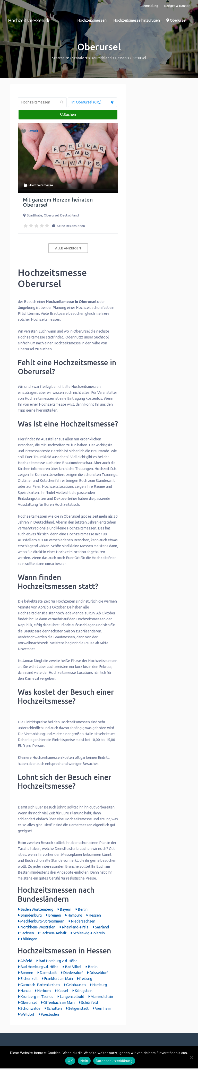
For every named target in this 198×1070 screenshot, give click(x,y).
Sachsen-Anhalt (53, 933)
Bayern (65, 909)
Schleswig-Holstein (88, 933)
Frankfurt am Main (58, 979)
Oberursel (177, 20)
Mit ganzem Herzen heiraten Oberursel (58, 202)
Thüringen (28, 939)
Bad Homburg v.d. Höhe (39, 967)
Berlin (82, 909)
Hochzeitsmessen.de (29, 20)
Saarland (101, 927)
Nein (84, 1061)
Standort (80, 58)
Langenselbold (71, 997)
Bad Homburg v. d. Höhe (58, 961)
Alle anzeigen (68, 248)
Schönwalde (30, 1008)
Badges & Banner (177, 5)
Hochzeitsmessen (92, 20)
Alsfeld (26, 961)
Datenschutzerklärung (114, 1061)
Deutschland (101, 58)
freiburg (85, 979)
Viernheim (102, 1008)
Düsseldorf (98, 973)
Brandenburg (31, 915)
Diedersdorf (72, 973)
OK (70, 1061)
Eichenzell (29, 979)
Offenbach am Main (58, 1003)
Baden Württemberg (36, 909)
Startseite (60, 58)
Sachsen (27, 933)
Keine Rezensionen (70, 226)
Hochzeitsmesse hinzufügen (136, 20)
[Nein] (191, 1057)
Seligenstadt (78, 1008)
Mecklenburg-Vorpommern (42, 921)
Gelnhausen (75, 985)
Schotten (54, 1008)
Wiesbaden (49, 1014)
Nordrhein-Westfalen (37, 927)
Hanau (25, 991)
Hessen (121, 58)
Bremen (54, 915)
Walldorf (27, 1014)
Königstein (83, 991)
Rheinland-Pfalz (75, 927)
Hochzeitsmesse (41, 185)
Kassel (62, 991)
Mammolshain (101, 997)
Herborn (43, 991)
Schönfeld (89, 1003)
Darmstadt (48, 973)
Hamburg (74, 915)
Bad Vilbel (72, 967)
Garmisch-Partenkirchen (40, 985)
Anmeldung (149, 5)
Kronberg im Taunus (36, 997)
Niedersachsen (82, 921)
